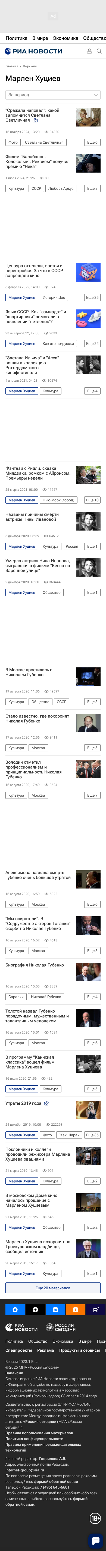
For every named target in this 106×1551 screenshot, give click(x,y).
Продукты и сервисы (79, 1350)
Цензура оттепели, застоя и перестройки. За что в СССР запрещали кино (34, 270)
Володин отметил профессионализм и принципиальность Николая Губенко (33, 769)
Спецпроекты (18, 1350)
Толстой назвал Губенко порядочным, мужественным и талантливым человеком (37, 1016)
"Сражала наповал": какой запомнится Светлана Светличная (32, 115)
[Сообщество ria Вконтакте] (55, 1309)
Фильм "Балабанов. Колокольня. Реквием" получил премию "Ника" (37, 161)
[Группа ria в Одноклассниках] (75, 1309)
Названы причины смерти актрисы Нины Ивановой (32, 517)
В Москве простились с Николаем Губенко (28, 672)
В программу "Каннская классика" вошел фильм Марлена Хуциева (30, 1062)
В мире (85, 1341)
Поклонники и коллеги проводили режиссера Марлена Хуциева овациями (37, 1154)
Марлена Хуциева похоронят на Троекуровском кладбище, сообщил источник (37, 1246)
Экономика (63, 1341)
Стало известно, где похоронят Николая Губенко (37, 719)
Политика (14, 1341)
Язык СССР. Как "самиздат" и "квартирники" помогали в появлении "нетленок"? (35, 316)
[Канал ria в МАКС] (15, 1309)
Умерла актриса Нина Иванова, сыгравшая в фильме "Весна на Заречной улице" (37, 565)
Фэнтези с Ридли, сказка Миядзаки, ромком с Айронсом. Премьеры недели (38, 473)
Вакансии (14, 1373)
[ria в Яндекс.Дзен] (35, 1309)
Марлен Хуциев (33, 78)
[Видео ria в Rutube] (95, 1309)
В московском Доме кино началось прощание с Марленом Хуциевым (31, 1200)
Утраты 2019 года (23, 1103)
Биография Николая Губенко (34, 965)
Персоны (30, 66)
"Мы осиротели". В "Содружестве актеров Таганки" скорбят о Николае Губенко (37, 923)
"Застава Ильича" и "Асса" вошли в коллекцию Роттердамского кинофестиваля (32, 365)
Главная (11, 66)
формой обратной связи (56, 1481)
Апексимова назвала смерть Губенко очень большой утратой (38, 875)
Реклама (45, 1350)
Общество (37, 1341)
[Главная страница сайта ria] (32, 51)
